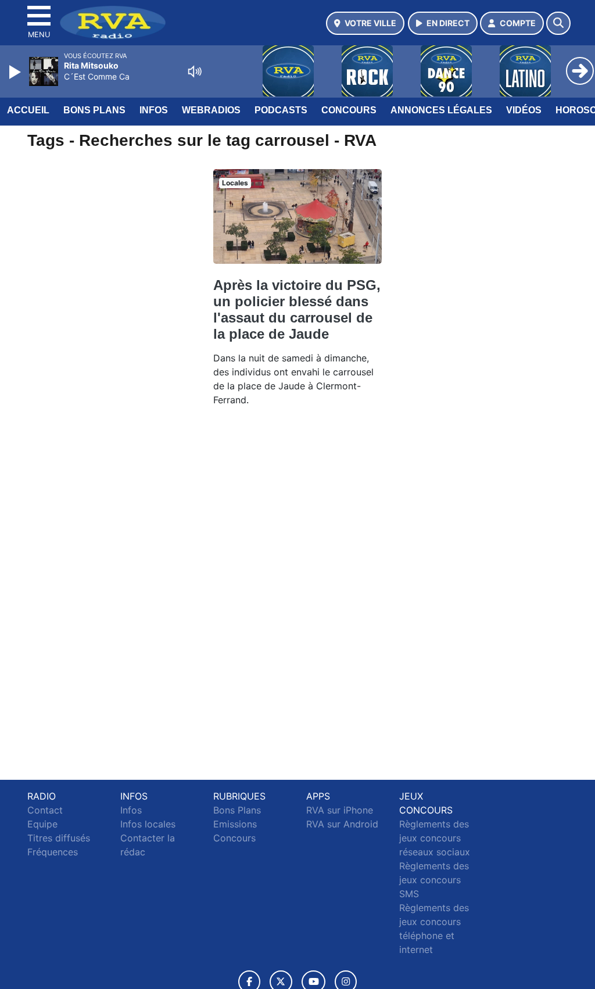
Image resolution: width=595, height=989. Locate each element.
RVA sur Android (342, 824)
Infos (153, 110)
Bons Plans (94, 110)
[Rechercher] (558, 23)
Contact (45, 810)
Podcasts (281, 110)
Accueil (28, 110)
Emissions (235, 824)
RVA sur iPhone (339, 810)
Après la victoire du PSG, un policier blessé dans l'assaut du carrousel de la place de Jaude (297, 309)
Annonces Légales (441, 110)
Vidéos (524, 110)
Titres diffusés (58, 838)
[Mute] (194, 71)
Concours (349, 110)
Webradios (211, 110)
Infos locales (147, 824)
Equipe (42, 824)
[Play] (16, 72)
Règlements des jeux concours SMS (434, 880)
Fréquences (52, 852)
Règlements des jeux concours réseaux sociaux (434, 838)
